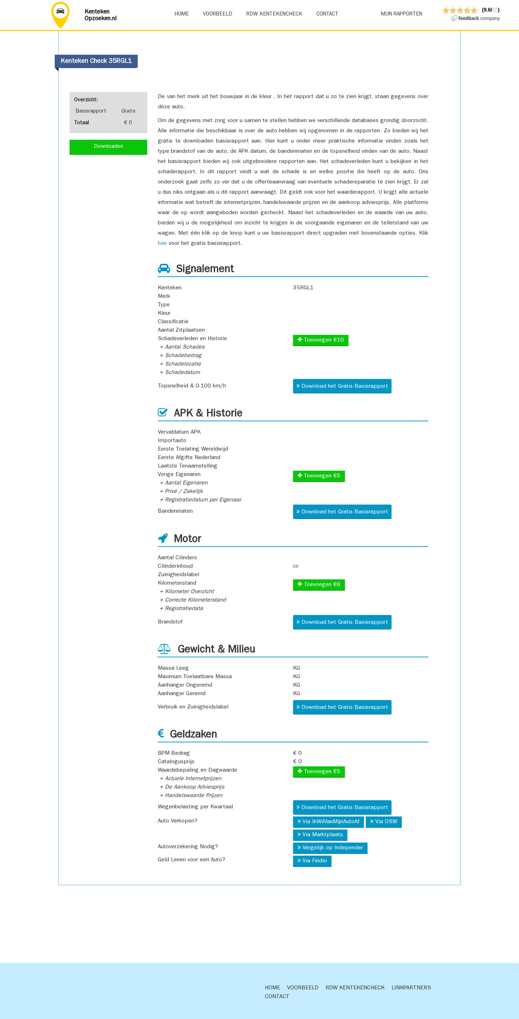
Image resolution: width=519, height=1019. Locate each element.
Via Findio (315, 861)
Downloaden (108, 147)
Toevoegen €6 (321, 585)
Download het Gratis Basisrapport (345, 387)
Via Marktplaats (323, 835)
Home (181, 14)
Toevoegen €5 (321, 476)
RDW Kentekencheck (274, 14)
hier (162, 244)
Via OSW (386, 822)
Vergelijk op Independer (333, 848)
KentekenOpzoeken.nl (101, 15)
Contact (327, 14)
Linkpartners (411, 988)
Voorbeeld (217, 14)
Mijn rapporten (401, 14)
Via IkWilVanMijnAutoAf (331, 822)
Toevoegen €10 (323, 340)
